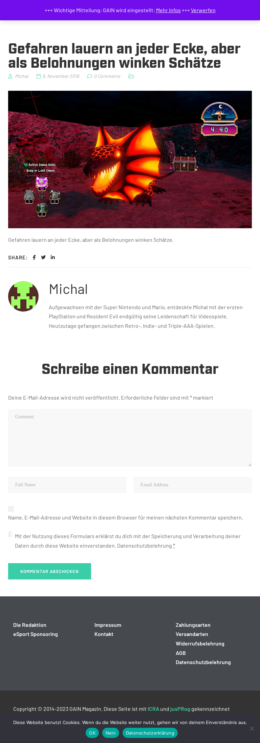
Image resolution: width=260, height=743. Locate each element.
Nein (111, 733)
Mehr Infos (168, 10)
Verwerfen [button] (203, 10)
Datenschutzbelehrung (144, 545)
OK (92, 733)
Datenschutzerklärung (150, 733)
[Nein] (251, 728)
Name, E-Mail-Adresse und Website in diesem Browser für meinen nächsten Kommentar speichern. (125, 517)
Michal (68, 288)
